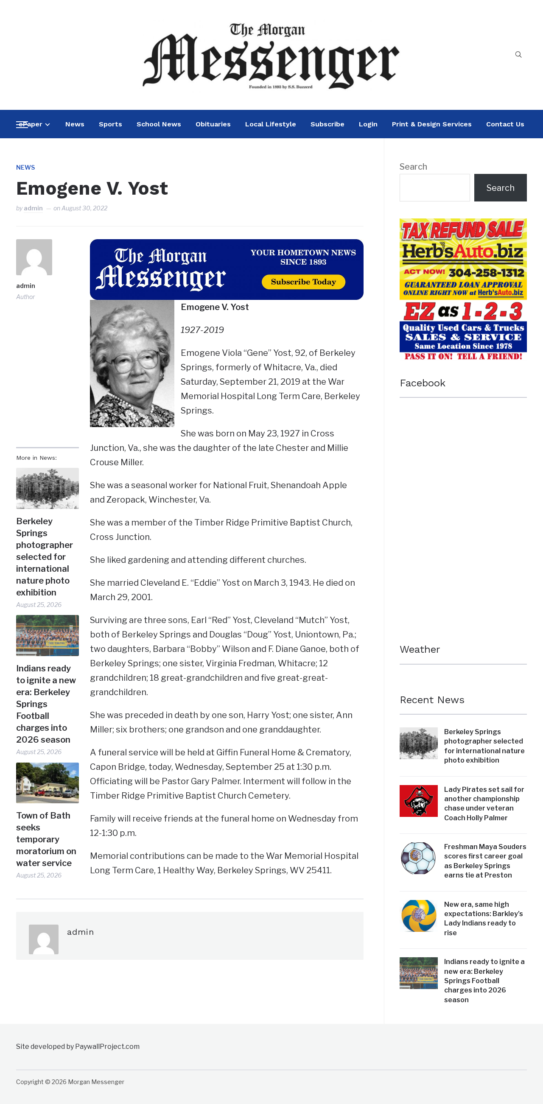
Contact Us (505, 124)
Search (413, 167)
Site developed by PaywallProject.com (78, 1047)
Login (368, 124)
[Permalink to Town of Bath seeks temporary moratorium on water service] (47, 783)
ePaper (30, 124)
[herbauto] (463, 226)
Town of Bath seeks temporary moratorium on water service (46, 839)
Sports (110, 124)
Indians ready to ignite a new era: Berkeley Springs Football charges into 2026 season (46, 704)
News (74, 124)
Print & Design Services (432, 124)
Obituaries (213, 124)
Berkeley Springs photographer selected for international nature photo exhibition (44, 557)
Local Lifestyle (270, 124)
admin (33, 208)
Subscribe (327, 124)
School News (159, 124)
